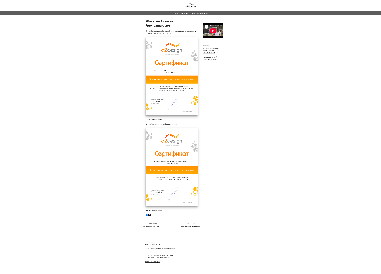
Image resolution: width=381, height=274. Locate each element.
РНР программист (209, 50)
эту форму (148, 251)
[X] (149, 215)
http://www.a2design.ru (152, 262)
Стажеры (175, 13)
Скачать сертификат (154, 119)
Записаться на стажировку (200, 13)
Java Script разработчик (211, 48)
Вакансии (184, 13)
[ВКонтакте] (147, 215)
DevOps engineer (209, 52)
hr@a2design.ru (212, 59)
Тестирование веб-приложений (163, 124)
